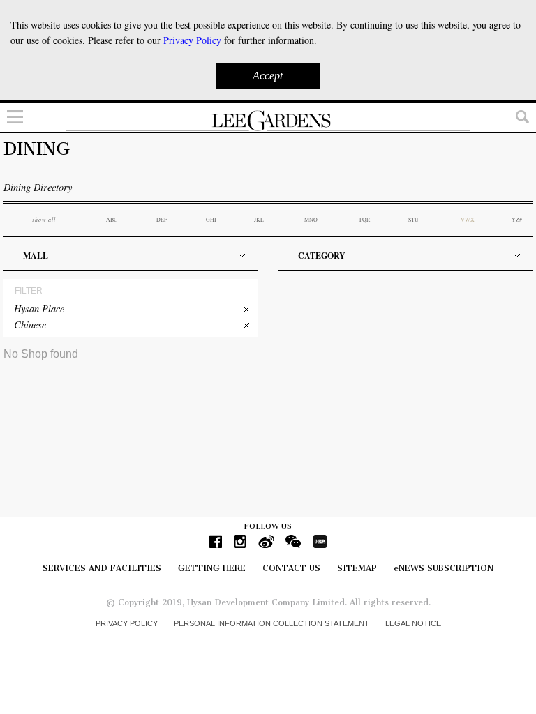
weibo (266, 541)
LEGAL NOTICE (413, 623)
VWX (468, 219)
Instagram (240, 541)
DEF (161, 219)
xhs (320, 541)
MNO (311, 219)
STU (413, 219)
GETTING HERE (212, 568)
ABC (111, 219)
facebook (215, 541)
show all (44, 219)
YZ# (517, 219)
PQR (364, 219)
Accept (268, 76)
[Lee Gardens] (268, 120)
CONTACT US (291, 568)
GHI (211, 219)
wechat (293, 541)
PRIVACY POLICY (127, 623)
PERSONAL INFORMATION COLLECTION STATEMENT (271, 623)
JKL (259, 219)
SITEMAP (357, 568)
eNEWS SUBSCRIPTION (443, 568)
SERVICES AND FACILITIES (102, 568)
